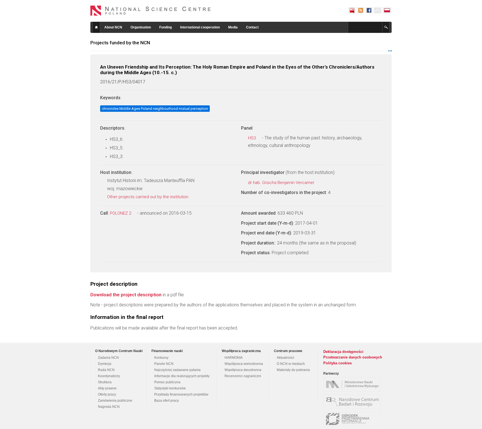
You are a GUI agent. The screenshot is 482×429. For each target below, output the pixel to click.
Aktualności (285, 357)
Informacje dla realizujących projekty (181, 376)
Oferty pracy (107, 394)
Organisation (141, 27)
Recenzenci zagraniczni (243, 376)
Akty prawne (107, 388)
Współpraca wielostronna (244, 363)
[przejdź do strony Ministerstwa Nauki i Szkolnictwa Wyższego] (353, 384)
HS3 (252, 137)
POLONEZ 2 (121, 213)
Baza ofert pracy (166, 400)
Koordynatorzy (109, 376)
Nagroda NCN (109, 406)
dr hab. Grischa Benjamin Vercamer (281, 182)
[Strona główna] (150, 11)
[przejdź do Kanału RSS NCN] (360, 10)
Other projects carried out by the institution (148, 196)
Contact (252, 27)
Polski (387, 10)
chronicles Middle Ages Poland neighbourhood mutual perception (155, 108)
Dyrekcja (104, 363)
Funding (165, 27)
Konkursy (161, 357)
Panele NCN (163, 363)
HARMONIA (234, 357)
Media (233, 27)
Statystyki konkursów (170, 388)
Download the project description (126, 294)
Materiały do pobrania (293, 370)
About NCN (113, 27)
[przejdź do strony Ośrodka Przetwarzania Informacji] (353, 419)
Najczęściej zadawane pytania (177, 370)
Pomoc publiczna (167, 382)
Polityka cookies (337, 363)
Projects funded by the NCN (120, 42)
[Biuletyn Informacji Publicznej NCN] (352, 10)
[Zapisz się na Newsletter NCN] (377, 10)
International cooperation (200, 27)
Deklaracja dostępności (343, 352)
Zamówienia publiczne (115, 400)
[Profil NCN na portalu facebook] (368, 10)
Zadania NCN (108, 357)
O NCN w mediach (291, 363)
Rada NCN (106, 370)
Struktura (105, 382)
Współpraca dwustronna (243, 370)
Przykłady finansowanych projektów (181, 394)
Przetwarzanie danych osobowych (352, 357)
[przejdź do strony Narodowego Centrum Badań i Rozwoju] (353, 401)
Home (96, 27)
